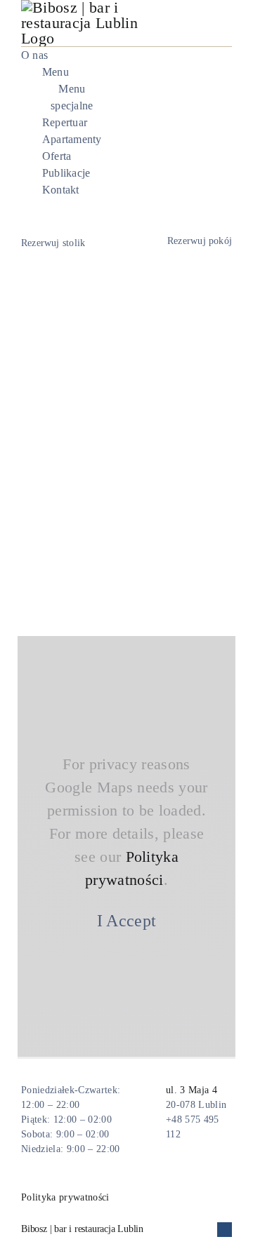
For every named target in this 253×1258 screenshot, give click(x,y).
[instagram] (227, 123)
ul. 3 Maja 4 (191, 1090)
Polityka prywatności (65, 1197)
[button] (126, 1229)
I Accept (127, 921)
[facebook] (204, 123)
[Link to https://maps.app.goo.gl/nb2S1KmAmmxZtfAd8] (145, 1112)
